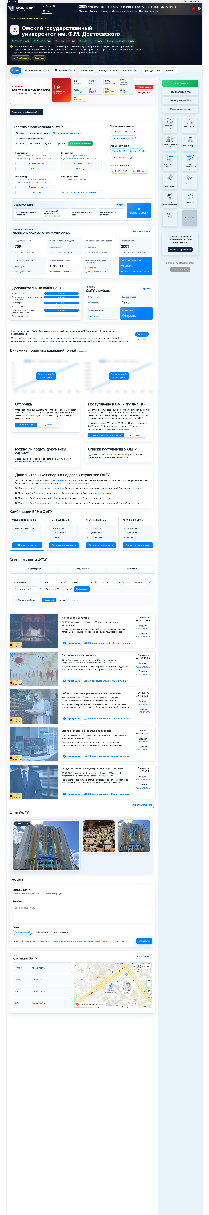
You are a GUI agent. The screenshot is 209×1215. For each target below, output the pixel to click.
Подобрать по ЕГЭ (149, 11)
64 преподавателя (96, 793)
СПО (21, 1)
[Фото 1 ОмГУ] (99, 836)
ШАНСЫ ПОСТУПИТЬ (191, 1)
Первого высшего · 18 (122, 138)
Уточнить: (20, 582)
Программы (112, 6)
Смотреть (142, 334)
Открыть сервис (144, 87)
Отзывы (83, 11)
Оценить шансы (121, 643)
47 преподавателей (97, 718)
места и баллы (143, 628)
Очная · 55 (117, 151)
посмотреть (28, 158)
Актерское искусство (75, 617)
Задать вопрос (168, 6)
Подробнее (146, 288)
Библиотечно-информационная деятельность (91, 693)
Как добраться (143, 956)
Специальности (96, 6)
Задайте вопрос (180, 269)
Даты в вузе (118, 11)
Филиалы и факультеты (132, 6)
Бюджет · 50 (118, 171)
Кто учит (94, 11)
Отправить (144, 941)
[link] (82, 90)
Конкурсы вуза (144, 93)
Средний (63, 600)
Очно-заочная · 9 (120, 157)
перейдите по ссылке (61, 483)
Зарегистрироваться (180, 249)
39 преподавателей (97, 643)
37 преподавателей (97, 680)
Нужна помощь (180, 83)
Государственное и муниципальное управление (92, 768)
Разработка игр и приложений (108, 213)
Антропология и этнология (79, 655)
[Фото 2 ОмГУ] (134, 836)
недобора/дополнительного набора (43, 488)
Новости (105, 11)
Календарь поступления (66, 133)
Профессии (152, 6)
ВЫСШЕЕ (12, 1)
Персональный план (180, 91)
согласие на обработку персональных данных (104, 941)
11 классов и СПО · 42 (122, 131)
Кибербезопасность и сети (82, 213)
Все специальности (141, 231)
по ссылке (41, 461)
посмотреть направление (62, 272)
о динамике (82, 351)
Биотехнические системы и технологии (87, 730)
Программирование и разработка (26, 213)
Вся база (142, 339)
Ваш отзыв (18, 901)
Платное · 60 (138, 171)
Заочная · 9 (135, 151)
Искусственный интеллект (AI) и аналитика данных (52, 213)
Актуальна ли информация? (24, 112)
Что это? (75, 600)
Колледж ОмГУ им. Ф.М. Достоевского (81, 193)
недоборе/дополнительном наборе (62, 480)
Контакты (132, 11)
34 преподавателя (96, 756)
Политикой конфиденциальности (63, 941)
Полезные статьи (180, 109)
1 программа (71, 643)
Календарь (37, 169)
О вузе (82, 6)
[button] (65, 582)
